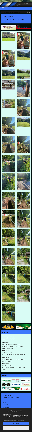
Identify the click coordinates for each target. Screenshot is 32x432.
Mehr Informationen (20, 420)
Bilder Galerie (15, 19)
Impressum (6, 407)
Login (4, 402)
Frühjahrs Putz (8, 21)
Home (4, 19)
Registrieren (6, 404)
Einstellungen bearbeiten (16, 428)
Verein (9, 19)
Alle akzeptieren (16, 423)
